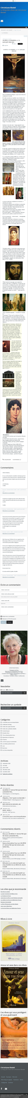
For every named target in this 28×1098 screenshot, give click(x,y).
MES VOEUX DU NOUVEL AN (12, 804)
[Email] (2, 21)
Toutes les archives (7, 774)
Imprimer (6, 45)
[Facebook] (1, 1089)
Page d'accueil (17, 30)
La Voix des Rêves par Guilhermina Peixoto (11, 908)
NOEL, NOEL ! (7, 810)
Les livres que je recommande (9, 741)
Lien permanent (7, 459)
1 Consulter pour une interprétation (10, 722)
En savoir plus (16, 1096)
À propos (8, 1077)
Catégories (4, 1082)
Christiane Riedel (8, 7)
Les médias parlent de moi (8, 743)
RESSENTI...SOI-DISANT (6, 30)
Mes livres (4, 748)
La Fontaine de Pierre (6, 896)
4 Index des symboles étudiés (9, 728)
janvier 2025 (5, 767)
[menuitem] (7, 30)
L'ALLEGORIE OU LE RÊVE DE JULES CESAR (14, 866)
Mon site (14, 1077)
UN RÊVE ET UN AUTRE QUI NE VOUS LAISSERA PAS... (15, 791)
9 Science (4, 739)
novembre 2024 (6, 771)
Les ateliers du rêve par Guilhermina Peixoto (11, 900)
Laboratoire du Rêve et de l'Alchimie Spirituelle (12, 898)
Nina (4, 834)
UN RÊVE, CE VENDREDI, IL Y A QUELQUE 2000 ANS (11, 41)
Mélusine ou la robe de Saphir (12, 863)
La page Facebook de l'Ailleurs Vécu (9, 893)
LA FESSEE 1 (5, 33)
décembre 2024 (6, 769)
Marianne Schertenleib (6, 902)
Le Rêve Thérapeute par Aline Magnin (9, 904)
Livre (3, 746)
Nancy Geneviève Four (10, 843)
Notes (21, 1079)
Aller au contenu (4, 3)
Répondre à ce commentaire (9, 493)
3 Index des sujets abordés (8, 726)
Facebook (16, 1079)
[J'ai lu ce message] (26, 1094)
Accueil (3, 1077)
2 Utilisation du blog (6, 724)
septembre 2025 (6, 763)
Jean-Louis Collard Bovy (6, 906)
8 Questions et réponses (8, 737)
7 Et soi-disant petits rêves (8, 735)
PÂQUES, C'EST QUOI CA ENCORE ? (14, 798)
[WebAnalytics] (14, 1)
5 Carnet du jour (6, 731)
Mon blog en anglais (5, 891)
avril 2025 (5, 765)
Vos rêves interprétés (7, 750)
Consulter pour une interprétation (14, 816)
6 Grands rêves (5, 733)
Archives (10, 1082)
